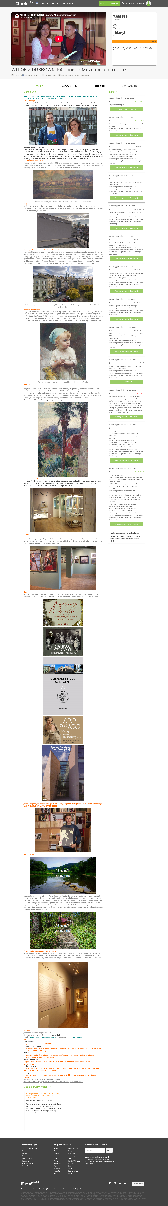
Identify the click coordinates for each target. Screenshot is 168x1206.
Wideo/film (57, 1171)
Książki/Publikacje (74, 1161)
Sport (70, 1168)
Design (56, 1161)
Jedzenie (57, 1168)
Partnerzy (25, 1153)
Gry (55, 1173)
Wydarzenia (57, 1163)
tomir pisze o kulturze (32, 75)
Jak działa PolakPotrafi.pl (30, 1148)
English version (138, 1184)
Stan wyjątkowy (73, 1171)
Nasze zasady (27, 1158)
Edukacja (71, 1163)
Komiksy (56, 1153)
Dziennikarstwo (73, 1148)
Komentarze (99, 86)
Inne (69, 1166)
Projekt (39, 86)
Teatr (70, 1158)
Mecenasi (25, 1156)
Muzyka (70, 1151)
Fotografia (71, 1153)
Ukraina (70, 1173)
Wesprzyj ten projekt (109, 3)
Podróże (56, 1151)
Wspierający (129, 86)
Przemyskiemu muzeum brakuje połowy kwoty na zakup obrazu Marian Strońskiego (43, 1095)
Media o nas (26, 1151)
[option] (39, 86)
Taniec (56, 1158)
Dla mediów (26, 1166)
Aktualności (69, 86)
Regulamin (25, 1161)
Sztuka (16, 75)
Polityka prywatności (29, 1163)
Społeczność (58, 1156)
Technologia (72, 1156)
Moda (55, 1166)
